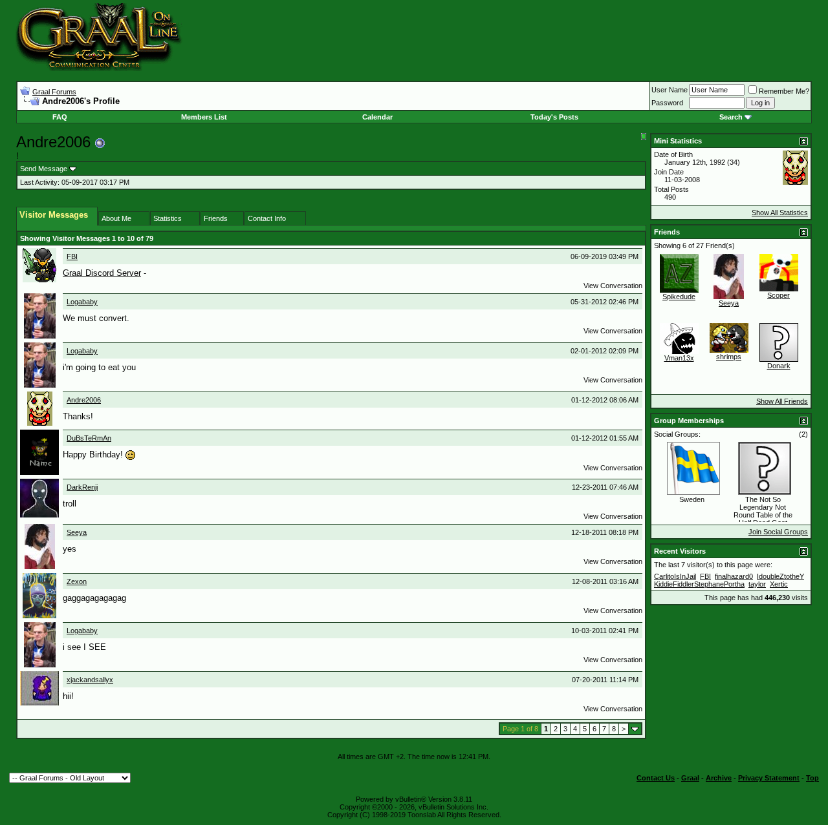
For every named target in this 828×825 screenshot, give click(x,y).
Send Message (43, 168)
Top (812, 778)
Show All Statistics (780, 212)
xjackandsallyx (90, 680)
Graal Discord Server (102, 273)
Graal (690, 778)
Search (731, 117)
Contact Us (656, 778)
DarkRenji (82, 487)
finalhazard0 (734, 576)
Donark (778, 366)
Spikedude (678, 296)
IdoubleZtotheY (780, 576)
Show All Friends (782, 401)
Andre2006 (84, 400)
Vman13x (679, 358)
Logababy (82, 302)
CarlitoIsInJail (675, 576)
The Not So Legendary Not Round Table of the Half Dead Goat (763, 511)
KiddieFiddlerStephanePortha (699, 584)
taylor (757, 584)
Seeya (77, 532)
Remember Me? (784, 91)
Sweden (691, 499)
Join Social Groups (778, 532)
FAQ (59, 117)
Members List (204, 117)
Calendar (377, 117)
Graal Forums (54, 92)
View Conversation (612, 285)
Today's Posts (554, 117)
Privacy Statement (769, 778)
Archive (719, 778)
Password (667, 103)
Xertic (779, 584)
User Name (669, 90)
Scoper (778, 295)
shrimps (728, 356)
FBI (72, 256)
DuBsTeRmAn (89, 438)
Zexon (77, 581)
